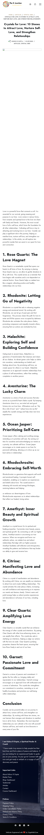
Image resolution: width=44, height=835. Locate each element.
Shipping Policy (8, 806)
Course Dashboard (9, 791)
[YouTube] (24, 825)
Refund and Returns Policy (12, 811)
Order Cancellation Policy (12, 809)
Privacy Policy (8, 814)
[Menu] (40, 4)
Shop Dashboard (9, 780)
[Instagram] (20, 825)
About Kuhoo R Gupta (11, 774)
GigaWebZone (33, 832)
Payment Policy (8, 803)
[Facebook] (15, 825)
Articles (17, 44)
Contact (5, 788)
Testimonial (6, 783)
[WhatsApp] (28, 825)
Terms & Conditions (10, 817)
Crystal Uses (25, 44)
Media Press (7, 777)
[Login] (30, 4)
